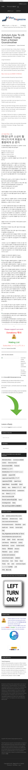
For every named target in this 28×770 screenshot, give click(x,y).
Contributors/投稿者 (18, 460)
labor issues (20, 539)
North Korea (5, 545)
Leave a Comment (21, 45)
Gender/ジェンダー (7, 468)
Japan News (5, 484)
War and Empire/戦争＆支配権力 (11, 506)
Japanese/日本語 (7, 481)
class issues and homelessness (10, 521)
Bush (21, 518)
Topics (20, 499)
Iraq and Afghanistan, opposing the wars (11, 536)
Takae (16, 561)
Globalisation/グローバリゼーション (12, 472)
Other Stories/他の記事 (8, 496)
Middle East (14, 542)
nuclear (12, 545)
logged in (10, 427)
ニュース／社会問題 (7, 566)
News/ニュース (10, 493)
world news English (20, 563)
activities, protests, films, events (14, 516)
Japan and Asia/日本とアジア (10, 478)
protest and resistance (8, 555)
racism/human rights (7, 558)
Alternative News (6, 460)
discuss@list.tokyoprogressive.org (12, 377)
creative (4, 462)
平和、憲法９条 (6, 570)
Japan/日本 (12, 475)
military (20, 542)
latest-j (4, 487)
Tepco (21, 561)
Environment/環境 (7, 466)
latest (20, 484)
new (3, 493)
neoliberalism (21, 490)
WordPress (15, 765)
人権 (15, 566)
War (8, 563)
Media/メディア (16, 487)
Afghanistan (5, 518)
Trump (4, 563)
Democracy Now (12, 462)
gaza (24, 524)
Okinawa (10, 548)
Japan (8, 539)
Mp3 (24, 487)
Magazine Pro (16, 763)
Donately (13, 627)
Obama (4, 548)
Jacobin (4, 475)
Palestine (4, 552)
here (19, 675)
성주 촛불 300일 (5, 134)
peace (10, 551)
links (9, 487)
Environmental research (7, 524)
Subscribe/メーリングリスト (14, 346)
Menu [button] (2, 0)
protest (16, 551)
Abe (3, 516)
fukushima (18, 524)
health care (5, 527)
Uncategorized (6, 503)
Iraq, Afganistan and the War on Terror (13, 534)
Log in (19, 765)
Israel (3, 539)
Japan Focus (17, 481)
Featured (8, 348)
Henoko (12, 527)
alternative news (14, 518)
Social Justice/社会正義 (9, 499)
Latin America (5, 542)
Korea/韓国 (13, 348)
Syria (11, 561)
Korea (13, 539)
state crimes (5, 561)
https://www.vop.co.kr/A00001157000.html (11, 74)
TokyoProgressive (14, 19)
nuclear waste (20, 545)
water (12, 563)
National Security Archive (9, 490)
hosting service (22, 622)
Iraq (3, 530)
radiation (17, 558)
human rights (19, 527)
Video (13, 502)
